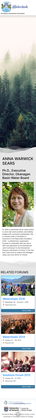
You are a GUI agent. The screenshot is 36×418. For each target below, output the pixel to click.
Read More (27, 310)
